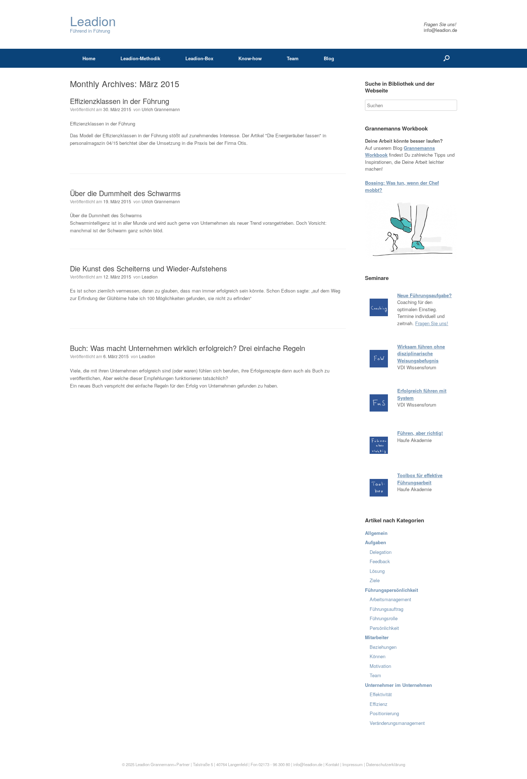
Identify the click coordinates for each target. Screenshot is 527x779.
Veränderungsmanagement (397, 722)
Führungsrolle (384, 618)
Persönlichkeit (384, 627)
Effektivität (381, 694)
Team (293, 58)
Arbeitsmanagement (390, 599)
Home (88, 58)
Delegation (380, 551)
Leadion (150, 277)
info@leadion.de (440, 30)
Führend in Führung (93, 24)
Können (377, 656)
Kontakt (332, 764)
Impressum (353, 764)
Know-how (250, 58)
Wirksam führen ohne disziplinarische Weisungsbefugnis (421, 353)
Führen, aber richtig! (420, 432)
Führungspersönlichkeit (391, 589)
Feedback (380, 561)
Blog (329, 58)
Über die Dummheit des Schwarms (125, 193)
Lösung (377, 570)
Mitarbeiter (377, 637)
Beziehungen (383, 646)
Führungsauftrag (386, 608)
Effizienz (379, 703)
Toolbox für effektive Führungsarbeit (419, 479)
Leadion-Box (199, 58)
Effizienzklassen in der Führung (119, 101)
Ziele (375, 580)
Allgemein (376, 532)
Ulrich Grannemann (161, 109)
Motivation (380, 665)
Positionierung (384, 713)
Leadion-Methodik (140, 58)
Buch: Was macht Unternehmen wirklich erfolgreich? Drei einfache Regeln (187, 348)
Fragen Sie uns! (431, 323)
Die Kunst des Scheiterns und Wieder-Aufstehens (148, 268)
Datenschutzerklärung (385, 764)
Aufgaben (375, 542)
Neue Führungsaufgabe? (424, 295)
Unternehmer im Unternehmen (398, 684)
